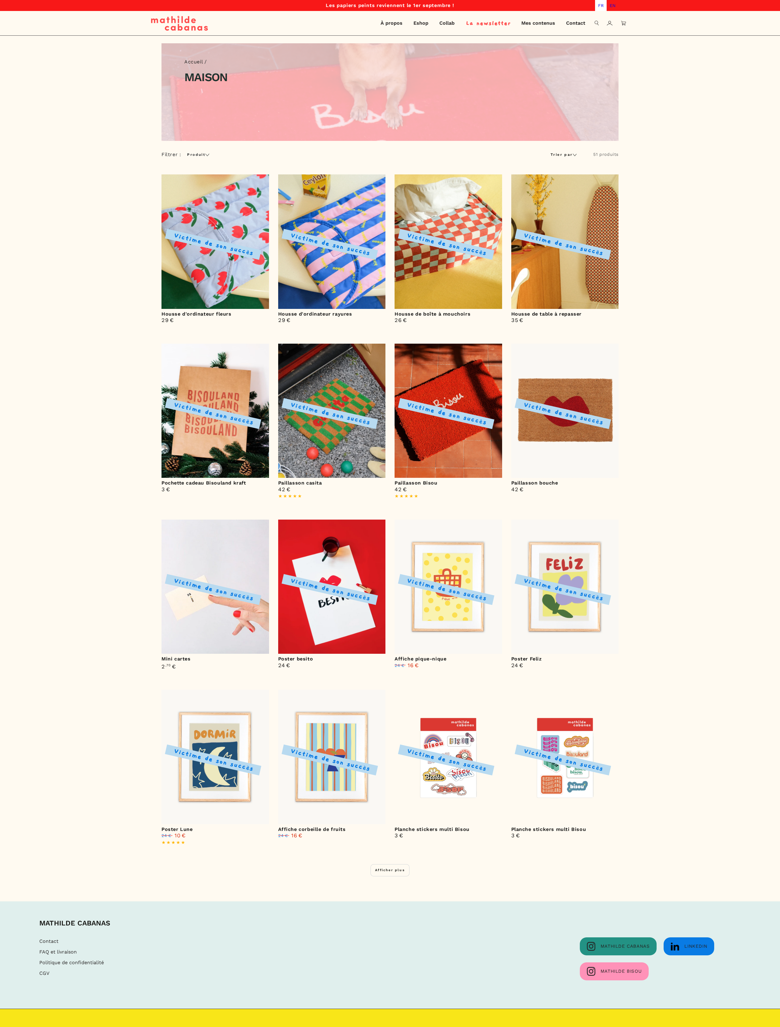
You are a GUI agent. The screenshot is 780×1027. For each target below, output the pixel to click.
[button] (596, 23)
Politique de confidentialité (71, 962)
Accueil (193, 62)
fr (601, 5)
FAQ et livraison (58, 952)
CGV (44, 973)
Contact (48, 941)
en (612, 5)
